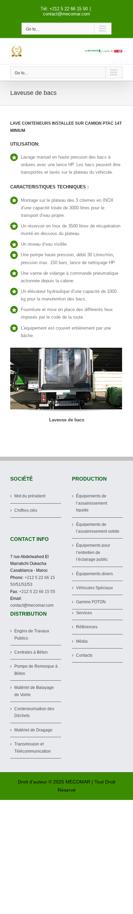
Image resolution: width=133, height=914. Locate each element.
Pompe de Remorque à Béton (36, 670)
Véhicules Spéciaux (94, 587)
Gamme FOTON (91, 602)
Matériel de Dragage (33, 730)
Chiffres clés (25, 510)
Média (82, 641)
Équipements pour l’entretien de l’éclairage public (93, 552)
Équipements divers (94, 573)
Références (87, 627)
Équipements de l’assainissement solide (97, 528)
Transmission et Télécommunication (32, 747)
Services (84, 612)
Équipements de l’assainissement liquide (91, 503)
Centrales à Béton (31, 652)
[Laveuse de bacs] (66, 378)
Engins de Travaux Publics (31, 634)
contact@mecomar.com (66, 13)
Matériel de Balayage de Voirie (34, 691)
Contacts (84, 655)
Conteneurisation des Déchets (34, 712)
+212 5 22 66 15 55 (37, 591)
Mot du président (29, 496)
